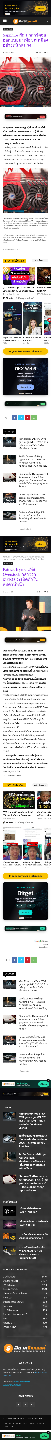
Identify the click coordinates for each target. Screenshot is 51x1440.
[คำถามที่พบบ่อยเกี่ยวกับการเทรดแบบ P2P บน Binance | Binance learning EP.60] (9, 1250)
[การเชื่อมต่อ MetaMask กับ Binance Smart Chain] (9, 1237)
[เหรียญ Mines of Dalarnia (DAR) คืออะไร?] (9, 1224)
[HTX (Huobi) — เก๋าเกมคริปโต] (25, 118)
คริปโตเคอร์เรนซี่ (40, 1372)
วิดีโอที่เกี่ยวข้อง (16, 261)
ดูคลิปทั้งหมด (40, 260)
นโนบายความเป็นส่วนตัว (12, 1384)
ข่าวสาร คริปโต (8, 29)
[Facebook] (14, 417)
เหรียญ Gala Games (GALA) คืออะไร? (30, 1210)
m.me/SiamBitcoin (21, 1381)
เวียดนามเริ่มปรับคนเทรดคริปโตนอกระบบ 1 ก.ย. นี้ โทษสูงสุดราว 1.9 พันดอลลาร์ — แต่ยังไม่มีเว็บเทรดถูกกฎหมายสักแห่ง (33, 480)
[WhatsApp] (34, 417)
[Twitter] (21, 417)
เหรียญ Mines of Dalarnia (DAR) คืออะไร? (33, 1223)
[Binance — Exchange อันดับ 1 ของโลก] (25, 1094)
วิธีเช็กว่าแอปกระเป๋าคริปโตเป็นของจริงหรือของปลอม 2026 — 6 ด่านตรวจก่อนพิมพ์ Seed (33, 1141)
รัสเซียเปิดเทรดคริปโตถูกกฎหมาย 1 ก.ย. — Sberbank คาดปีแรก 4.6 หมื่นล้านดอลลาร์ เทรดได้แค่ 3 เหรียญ (32, 1161)
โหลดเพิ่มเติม (24, 529)
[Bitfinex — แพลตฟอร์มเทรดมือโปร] (25, 405)
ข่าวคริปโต (7, 1375)
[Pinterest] (27, 417)
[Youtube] (32, 1404)
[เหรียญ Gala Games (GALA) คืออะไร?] (9, 1211)
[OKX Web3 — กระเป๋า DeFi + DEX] (25, 378)
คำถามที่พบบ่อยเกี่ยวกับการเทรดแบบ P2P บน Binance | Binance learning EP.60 (32, 1252)
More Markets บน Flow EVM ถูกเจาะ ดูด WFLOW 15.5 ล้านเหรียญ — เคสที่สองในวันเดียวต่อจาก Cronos (32, 1121)
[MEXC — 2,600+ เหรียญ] (25, 1436)
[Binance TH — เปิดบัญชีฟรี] (25, 8)
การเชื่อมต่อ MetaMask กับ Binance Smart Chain (33, 1236)
